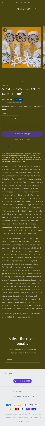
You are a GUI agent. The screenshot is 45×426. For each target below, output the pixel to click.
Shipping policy (36, 418)
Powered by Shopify (24, 414)
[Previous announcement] (2, 2)
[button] (3, 8)
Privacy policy (10, 418)
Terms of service (23, 418)
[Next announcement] (42, 2)
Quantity (5, 113)
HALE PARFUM (12, 414)
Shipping (4, 102)
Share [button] (7, 146)
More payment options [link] (22, 139)
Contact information (23, 421)
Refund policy (37, 414)
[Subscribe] (37, 360)
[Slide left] (17, 81)
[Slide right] (27, 81)
